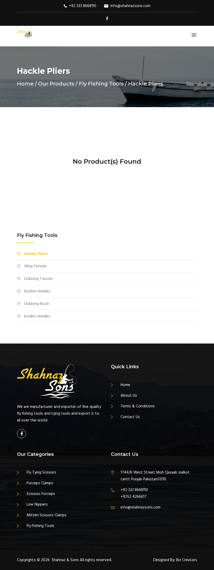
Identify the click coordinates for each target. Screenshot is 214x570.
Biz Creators (186, 560)
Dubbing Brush (36, 304)
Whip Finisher (35, 266)
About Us (129, 396)
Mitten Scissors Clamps (47, 515)
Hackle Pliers (36, 254)
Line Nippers (37, 504)
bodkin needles (37, 316)
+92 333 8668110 (82, 6)
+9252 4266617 (133, 497)
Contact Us (130, 417)
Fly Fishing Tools (40, 526)
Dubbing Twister (38, 279)
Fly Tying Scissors (41, 472)
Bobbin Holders (37, 291)
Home (25, 84)
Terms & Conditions (138, 406)
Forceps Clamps (40, 483)
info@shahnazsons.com (130, 6)
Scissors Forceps (41, 494)
